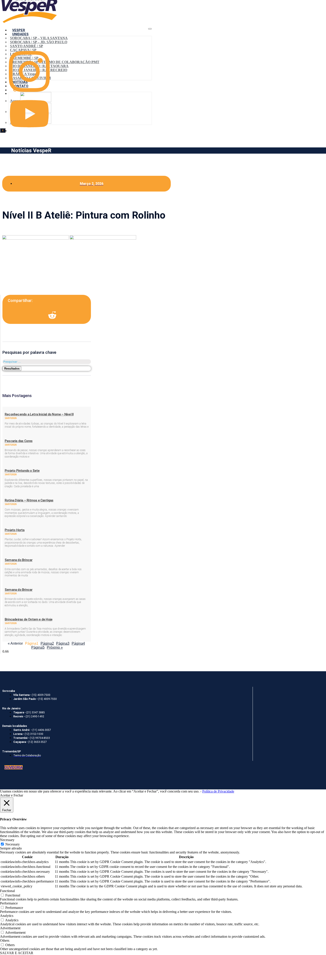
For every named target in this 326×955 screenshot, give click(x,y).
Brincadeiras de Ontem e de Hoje (28, 619)
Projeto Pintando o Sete (22, 471)
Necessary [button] (7, 840)
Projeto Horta (15, 530)
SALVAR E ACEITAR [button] (16, 953)
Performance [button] (9, 903)
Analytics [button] (6, 916)
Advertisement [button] (10, 928)
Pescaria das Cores (19, 441)
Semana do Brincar (18, 560)
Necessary (12, 844)
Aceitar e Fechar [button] (11, 795)
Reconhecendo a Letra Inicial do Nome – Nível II (39, 414)
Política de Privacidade (218, 791)
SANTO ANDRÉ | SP (26, 46)
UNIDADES (20, 34)
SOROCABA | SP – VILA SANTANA (39, 38)
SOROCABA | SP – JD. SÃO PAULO (38, 42)
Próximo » (55, 647)
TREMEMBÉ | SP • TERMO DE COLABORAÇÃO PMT (54, 62)
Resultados (12, 368)
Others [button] (4, 940)
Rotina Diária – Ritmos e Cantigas (29, 500)
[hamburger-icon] (150, 28)
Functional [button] (7, 891)
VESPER (18, 30)
